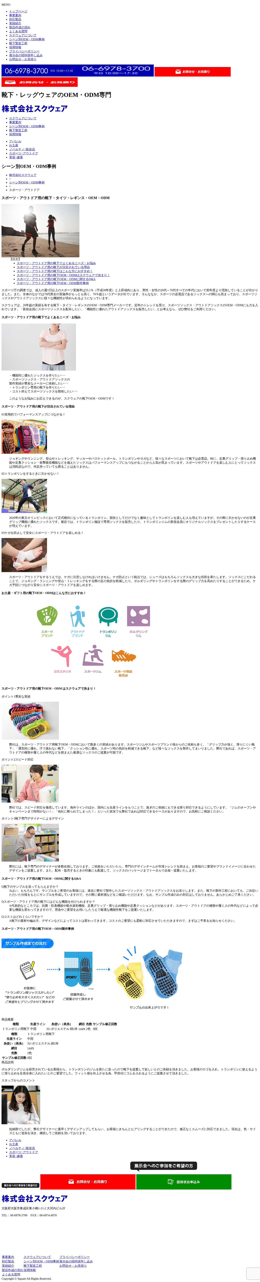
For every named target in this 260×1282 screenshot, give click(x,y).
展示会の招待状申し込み (26, 55)
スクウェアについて (23, 35)
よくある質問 (18, 31)
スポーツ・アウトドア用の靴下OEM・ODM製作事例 (53, 283)
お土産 (13, 145)
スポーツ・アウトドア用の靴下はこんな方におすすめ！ (55, 271)
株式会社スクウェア (23, 175)
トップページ (18, 11)
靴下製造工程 (18, 43)
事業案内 (15, 15)
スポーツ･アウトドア (23, 153)
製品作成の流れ (19, 27)
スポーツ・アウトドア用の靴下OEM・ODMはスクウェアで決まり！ (63, 275)
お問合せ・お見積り (23, 59)
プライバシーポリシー (24, 51)
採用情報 (15, 47)
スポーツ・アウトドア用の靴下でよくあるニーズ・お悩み (56, 263)
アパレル (15, 141)
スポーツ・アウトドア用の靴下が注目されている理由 (53, 267)
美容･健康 (16, 157)
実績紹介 (15, 23)
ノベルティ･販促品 (22, 149)
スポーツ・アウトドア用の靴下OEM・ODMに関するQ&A (56, 279)
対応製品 (15, 19)
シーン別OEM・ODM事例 (27, 39)
